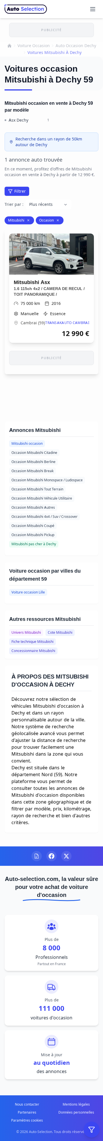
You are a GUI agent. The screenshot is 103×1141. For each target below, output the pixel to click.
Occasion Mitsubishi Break (32, 471)
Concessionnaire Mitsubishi (33, 651)
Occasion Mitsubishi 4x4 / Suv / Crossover (44, 516)
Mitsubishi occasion (27, 443)
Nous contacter (27, 1104)
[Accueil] (9, 45)
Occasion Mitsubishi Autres (33, 507)
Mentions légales (76, 1104)
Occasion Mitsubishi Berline (33, 462)
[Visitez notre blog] (36, 856)
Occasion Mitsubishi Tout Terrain (37, 489)
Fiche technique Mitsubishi (32, 641)
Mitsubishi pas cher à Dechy (33, 544)
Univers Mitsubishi (26, 632)
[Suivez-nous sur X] (66, 856)
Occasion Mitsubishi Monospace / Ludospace (47, 480)
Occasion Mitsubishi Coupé (32, 526)
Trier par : (14, 204)
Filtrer (20, 191)
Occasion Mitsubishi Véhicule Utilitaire (41, 498)
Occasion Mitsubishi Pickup (32, 535)
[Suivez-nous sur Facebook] (51, 856)
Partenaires (27, 1112)
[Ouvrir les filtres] (92, 1130)
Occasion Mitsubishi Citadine (34, 452)
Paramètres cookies (27, 1120)
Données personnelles (76, 1112)
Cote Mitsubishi (60, 632)
